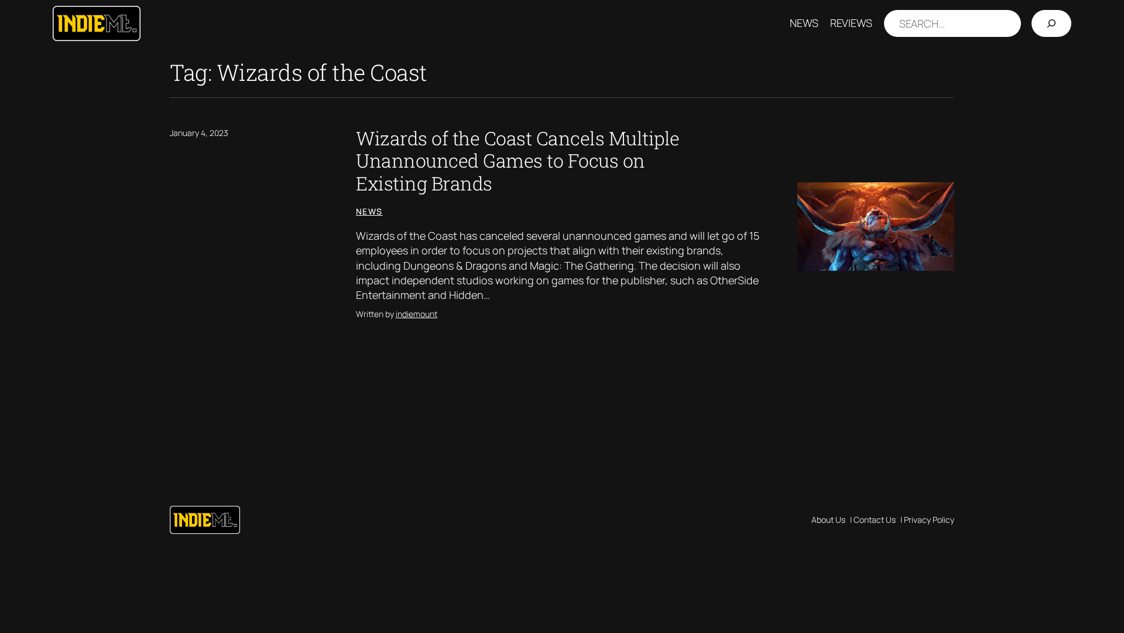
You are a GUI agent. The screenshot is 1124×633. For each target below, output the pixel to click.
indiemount (416, 313)
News (369, 211)
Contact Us (875, 519)
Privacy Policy (929, 519)
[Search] (1051, 24)
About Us (828, 519)
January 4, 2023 (199, 132)
